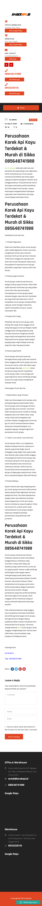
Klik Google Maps (15, 31)
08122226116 (15, 845)
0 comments (28, 124)
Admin (14, 120)
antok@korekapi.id (18, 778)
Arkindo (28, 898)
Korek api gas (10, 168)
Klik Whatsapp (14, 80)
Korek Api (33, 120)
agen (19, 627)
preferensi (26, 368)
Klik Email (12, 59)
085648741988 (16, 785)
